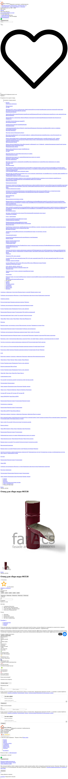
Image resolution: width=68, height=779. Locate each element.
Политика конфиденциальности (8, 761)
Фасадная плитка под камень (25, 153)
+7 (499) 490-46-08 (5, 15)
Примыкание (35, 114)
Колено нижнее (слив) (48, 207)
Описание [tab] (5, 623)
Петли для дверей (31, 338)
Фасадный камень (10, 165)
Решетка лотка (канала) (19, 213)
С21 (14, 121)
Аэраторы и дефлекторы (21, 185)
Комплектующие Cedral (19, 149)
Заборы (7, 272)
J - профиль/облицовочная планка (37, 135)
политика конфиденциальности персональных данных (41, 692)
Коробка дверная (26, 386)
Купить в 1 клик (4, 601)
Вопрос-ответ (9, 287)
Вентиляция (16, 114)
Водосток (8, 196)
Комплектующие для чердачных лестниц (37, 231)
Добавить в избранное (6, 588)
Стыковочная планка (19, 145)
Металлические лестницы (22, 231)
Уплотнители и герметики (12, 192)
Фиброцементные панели (11, 154)
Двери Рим (14, 373)
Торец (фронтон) (21, 117)
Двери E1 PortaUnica (21, 389)
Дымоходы (8, 253)
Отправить (3, 723)
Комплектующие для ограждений (13, 276)
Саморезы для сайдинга (43, 139)
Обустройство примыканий (28, 312)
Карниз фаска (55, 139)
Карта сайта (25, 737)
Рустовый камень (10, 178)
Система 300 (26, 262)
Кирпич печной (9, 238)
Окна (7, 226)
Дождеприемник (28, 213)
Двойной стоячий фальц (25, 128)
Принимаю (3, 770)
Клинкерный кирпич (10, 237)
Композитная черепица (11, 111)
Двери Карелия (15, 438)
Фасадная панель (10, 135)
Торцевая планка (22, 114)
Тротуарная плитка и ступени (29, 168)
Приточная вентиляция (54, 185)
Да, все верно (4, 12)
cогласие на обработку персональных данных (17, 692)
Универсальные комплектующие (13, 124)
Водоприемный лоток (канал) (39, 213)
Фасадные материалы (11, 130)
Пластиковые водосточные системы (14, 204)
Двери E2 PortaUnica (11, 389)
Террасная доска (9, 268)
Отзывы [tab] (5, 625)
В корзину (3, 600)
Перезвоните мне (4, 20)
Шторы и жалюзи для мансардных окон (41, 226)
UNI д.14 (20, 266)
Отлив (60, 144)
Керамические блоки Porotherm (17, 245)
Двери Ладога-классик (28, 438)
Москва (2, 10)
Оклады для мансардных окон (15, 226)
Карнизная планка (48, 114)
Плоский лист (41, 114)
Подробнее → (4, 620)
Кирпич (7, 232)
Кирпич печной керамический (13, 240)
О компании (8, 285)
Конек (11, 114)
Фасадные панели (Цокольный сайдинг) (15, 132)
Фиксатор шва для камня (11, 173)
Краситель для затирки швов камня (55, 173)
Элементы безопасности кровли (13, 188)
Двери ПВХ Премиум (5, 428)
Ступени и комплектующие (19, 271)
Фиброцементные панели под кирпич (31, 157)
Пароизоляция (16, 218)
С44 (12, 121)
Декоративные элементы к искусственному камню (17, 175)
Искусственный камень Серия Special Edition (46, 168)
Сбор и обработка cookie (6, 763)
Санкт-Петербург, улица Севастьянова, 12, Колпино (13, 6)
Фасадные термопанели (11, 159)
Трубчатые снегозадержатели (12, 191)
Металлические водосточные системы (14, 199)
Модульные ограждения (42, 276)
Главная (7, 281)
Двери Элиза (9, 373)
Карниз (47, 128)
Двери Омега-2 (20, 373)
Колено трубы (44, 202)
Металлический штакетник (12, 279)
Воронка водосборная (33, 201)
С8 (6, 121)
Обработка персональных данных (8, 762)
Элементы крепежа (5, 298)
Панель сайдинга (10, 138)
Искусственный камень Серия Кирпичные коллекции (18, 167)
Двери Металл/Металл (15, 410)
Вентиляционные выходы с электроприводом (42, 186)
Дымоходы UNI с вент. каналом (13, 256)
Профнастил (8, 118)
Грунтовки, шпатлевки (32, 251)
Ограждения (8, 274)
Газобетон (8, 245)
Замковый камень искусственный (33, 179)
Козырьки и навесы (10, 158)
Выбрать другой (10, 12)
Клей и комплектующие (45, 208)
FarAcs (2, 487)
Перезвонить (3, 703)
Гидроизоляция (9, 218)
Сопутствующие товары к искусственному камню (17, 171)
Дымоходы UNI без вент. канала (13, 264)
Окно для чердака (18, 139)
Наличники (19, 386)
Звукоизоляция (16, 223)
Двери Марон (16, 318)
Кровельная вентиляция (11, 182)
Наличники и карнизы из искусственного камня (45, 178)
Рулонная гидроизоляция (25, 223)
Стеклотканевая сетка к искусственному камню (28, 173)
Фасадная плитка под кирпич (12, 153)
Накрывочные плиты (21, 179)
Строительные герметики (43, 251)
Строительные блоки (10, 243)
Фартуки (12, 195)
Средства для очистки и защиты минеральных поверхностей (19, 250)
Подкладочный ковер (37, 109)
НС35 (10, 121)
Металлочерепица (10, 115)
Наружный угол (17, 138)
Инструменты (13, 129)
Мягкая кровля (9, 106)
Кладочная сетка (14, 246)
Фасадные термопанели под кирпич (35, 161)
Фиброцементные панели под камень (14, 157)
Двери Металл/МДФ (14, 396)
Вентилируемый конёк (6, 315)
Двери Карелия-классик (6, 438)
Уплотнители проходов (13, 186)
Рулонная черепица (14, 110)
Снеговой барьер (38, 117)
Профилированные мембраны (12, 220)
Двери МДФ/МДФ (5, 396)
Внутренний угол (57, 135)
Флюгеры (8, 195)
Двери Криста (4, 359)
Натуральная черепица (11, 122)
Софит (50, 139)
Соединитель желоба (13, 202)
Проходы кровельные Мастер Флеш (9, 366)
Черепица (8, 109)
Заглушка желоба (28, 202)
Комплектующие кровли (11, 180)
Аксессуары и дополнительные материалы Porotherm (37, 245)
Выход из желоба (36, 208)
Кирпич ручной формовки (32, 237)
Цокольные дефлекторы (32, 185)
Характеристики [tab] (7, 622)
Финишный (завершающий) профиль (29, 138)
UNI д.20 (8, 266)
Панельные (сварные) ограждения (29, 276)
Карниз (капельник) (29, 117)
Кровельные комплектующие (35, 192)
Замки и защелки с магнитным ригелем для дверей (47, 338)
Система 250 (31, 262)
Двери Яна (3, 373)
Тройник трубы (29, 207)
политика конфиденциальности (53, 767)
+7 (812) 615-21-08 (5, 16)
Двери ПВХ (3, 463)
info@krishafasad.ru (5, 17)
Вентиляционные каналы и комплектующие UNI (17, 267)
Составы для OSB (53, 251)
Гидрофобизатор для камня (15, 174)
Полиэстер (3, 595)
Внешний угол (17, 135)
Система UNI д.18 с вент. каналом (29, 258)
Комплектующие (19, 121)
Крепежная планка (41, 128)
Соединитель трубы (61, 202)
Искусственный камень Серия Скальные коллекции (42, 167)
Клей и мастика (22, 110)
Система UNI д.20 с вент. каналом (13, 258)
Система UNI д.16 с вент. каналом (44, 258)
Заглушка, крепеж (10, 213)
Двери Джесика (10, 359)
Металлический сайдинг (11, 142)
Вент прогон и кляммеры (54, 128)
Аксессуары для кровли (11, 193)
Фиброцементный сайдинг (12, 146)
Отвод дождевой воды (11, 203)
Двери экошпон (4, 386)
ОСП (2, 353)
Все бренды (5, 750)
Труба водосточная (56, 201)
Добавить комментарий (5, 635)
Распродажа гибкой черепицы (26, 109)
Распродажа (29, 114)
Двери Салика (9, 318)
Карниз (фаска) (20, 144)
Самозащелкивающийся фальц (13, 128)
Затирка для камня (43, 173)
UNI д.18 (12, 266)
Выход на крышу (45, 192)
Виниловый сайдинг (10, 136)
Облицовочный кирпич (11, 235)
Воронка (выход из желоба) (12, 201)
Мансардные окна (10, 224)
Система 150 (20, 262)
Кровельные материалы (11, 103)
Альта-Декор (25, 139)
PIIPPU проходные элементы (25, 186)
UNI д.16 (16, 266)
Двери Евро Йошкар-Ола (25, 318)
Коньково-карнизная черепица (49, 109)
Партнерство (9, 286)
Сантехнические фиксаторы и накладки (18, 338)
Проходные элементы (11, 185)
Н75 (24, 121)
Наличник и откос (49, 135)
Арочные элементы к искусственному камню (24, 178)
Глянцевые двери (21, 428)
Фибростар (26, 149)
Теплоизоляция (9, 223)
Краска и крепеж (14, 117)
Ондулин (8, 129)
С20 (8, 121)
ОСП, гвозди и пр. (14, 109)
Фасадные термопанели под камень (51, 161)
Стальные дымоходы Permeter (12, 260)
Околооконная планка (54, 144)
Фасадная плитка (10, 151)
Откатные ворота (51, 276)
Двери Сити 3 (4, 389)
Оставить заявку (4, 683)
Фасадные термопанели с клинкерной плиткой (16, 161)
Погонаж (21, 438)
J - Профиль (41, 144)
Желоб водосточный (36, 202)
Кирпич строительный (11, 242)
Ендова (64, 114)
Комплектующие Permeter (40, 262)
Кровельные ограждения (24, 191)
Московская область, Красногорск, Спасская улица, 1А (14, 5)
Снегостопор (57, 191)
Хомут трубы (21, 202)
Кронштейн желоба (52, 202)
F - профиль (46, 144)
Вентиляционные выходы (43, 185)
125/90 (2, 592)
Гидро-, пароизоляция (11, 216)
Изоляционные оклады (27, 226)
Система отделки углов (33, 139)
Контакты (8, 288)
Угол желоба (49, 201)
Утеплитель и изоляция (11, 214)
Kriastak (25, 124)
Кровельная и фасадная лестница (37, 191)
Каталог (7, 102)
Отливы (16, 158)
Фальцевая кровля (10, 125)
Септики (8, 247)
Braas (22, 124)
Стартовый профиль (24, 135)
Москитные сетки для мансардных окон (20, 228)
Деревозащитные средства (39, 250)
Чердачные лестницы (10, 229)
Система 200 (9, 262)
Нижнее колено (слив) (23, 201)
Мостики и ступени (49, 191)
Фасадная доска (9, 163)
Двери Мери (3, 318)
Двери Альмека (18, 359)
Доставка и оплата (10, 284)
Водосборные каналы (11, 210)
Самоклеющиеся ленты (23, 192)
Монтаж (8, 282)
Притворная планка (12, 386)
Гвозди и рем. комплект (57, 114)
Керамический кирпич (20, 237)
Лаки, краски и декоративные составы (18, 251)
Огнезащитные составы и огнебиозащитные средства (53, 452)
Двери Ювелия (25, 359)
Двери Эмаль (14, 428)
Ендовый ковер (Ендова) (38, 346)
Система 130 (14, 262)
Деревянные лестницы (11, 231)
